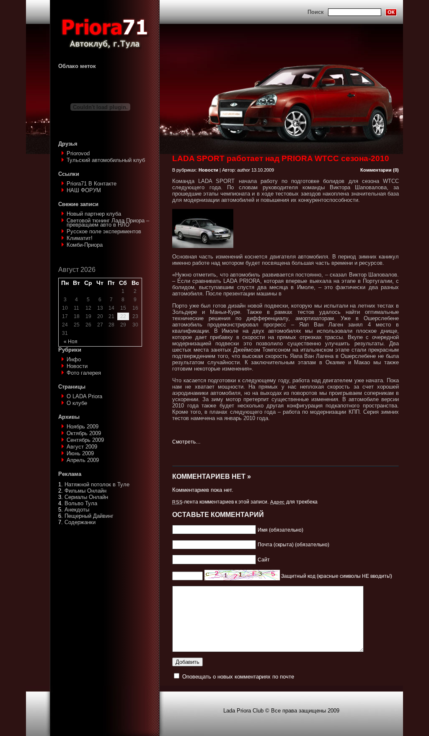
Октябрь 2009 (84, 433)
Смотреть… (186, 442)
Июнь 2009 (80, 453)
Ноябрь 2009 (82, 426)
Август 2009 (82, 447)
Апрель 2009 (83, 460)
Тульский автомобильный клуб (106, 160)
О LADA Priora (84, 396)
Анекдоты (77, 509)
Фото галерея (84, 373)
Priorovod (78, 153)
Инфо (74, 359)
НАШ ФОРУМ (84, 190)
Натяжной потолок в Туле (97, 484)
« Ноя (71, 342)
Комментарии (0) (379, 169)
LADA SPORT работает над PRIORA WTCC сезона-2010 (280, 158)
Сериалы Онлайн (86, 497)
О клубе (77, 403)
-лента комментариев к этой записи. (220, 502)
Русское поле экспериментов (104, 231)
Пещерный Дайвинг (89, 516)
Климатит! (80, 238)
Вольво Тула (81, 503)
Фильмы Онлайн (85, 491)
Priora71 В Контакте (91, 183)
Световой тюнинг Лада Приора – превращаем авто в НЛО (108, 222)
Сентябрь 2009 (85, 440)
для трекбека (294, 502)
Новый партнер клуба (94, 214)
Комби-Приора (85, 245)
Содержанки (80, 522)
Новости (77, 366)
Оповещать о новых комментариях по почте (238, 676)
